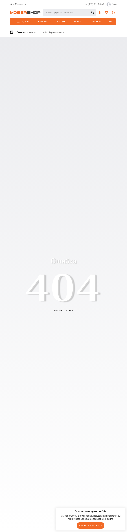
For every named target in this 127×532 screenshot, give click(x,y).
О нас (77, 22)
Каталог (43, 22)
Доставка (96, 22)
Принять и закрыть (90, 525)
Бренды (60, 22)
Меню (25, 22)
